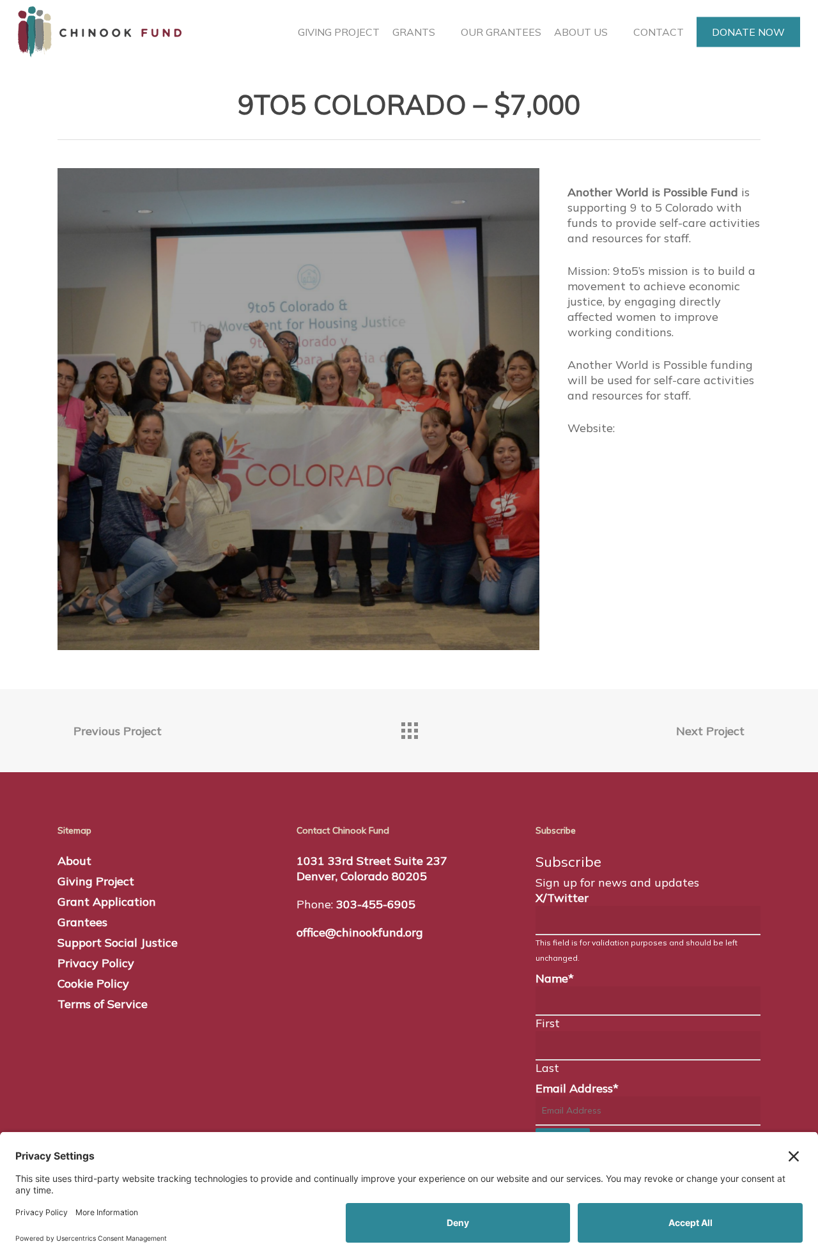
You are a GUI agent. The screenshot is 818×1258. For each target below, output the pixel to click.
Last (547, 1067)
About (74, 860)
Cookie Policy (93, 983)
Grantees (82, 922)
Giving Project (96, 881)
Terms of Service (103, 1004)
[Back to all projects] (409, 727)
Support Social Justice (118, 942)
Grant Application (107, 901)
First (548, 1023)
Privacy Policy (96, 963)
